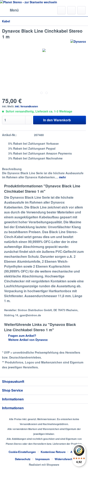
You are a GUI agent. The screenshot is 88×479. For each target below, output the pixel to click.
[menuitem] (10, 10)
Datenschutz (22, 459)
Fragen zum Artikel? (21, 335)
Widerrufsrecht (64, 459)
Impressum (42, 459)
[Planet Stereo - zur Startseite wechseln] (44, 2)
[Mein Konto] (71, 10)
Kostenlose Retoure (53, 452)
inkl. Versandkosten (26, 106)
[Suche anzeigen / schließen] (61, 10)
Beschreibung (12, 169)
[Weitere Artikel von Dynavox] (78, 43)
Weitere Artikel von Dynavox (27, 340)
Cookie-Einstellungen (22, 452)
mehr (62, 177)
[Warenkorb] (81, 10)
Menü (14, 10)
